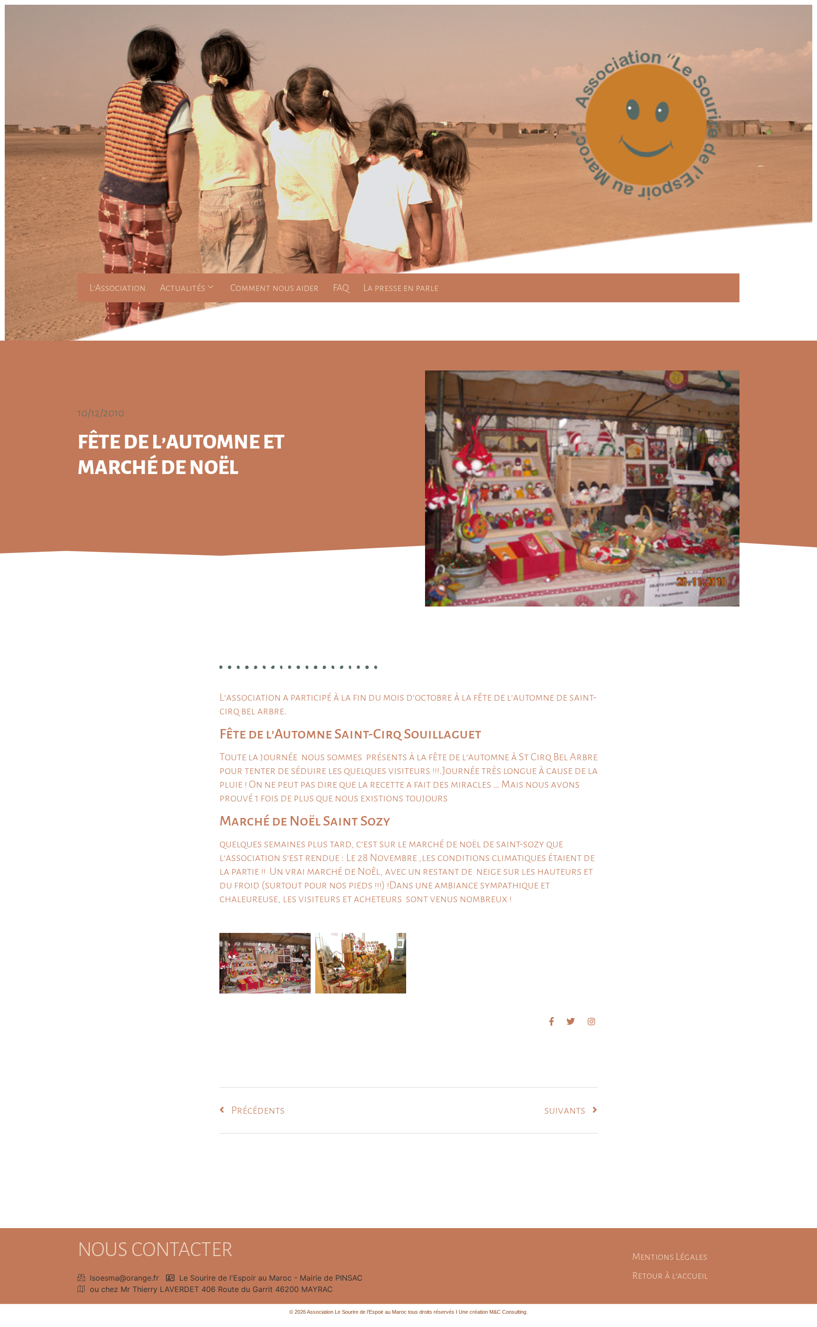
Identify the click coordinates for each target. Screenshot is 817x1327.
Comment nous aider (274, 287)
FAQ (341, 287)
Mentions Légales (669, 1256)
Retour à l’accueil (670, 1275)
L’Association (117, 287)
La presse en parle (400, 287)
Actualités (182, 287)
